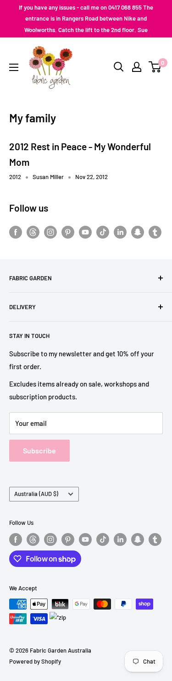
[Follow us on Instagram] (50, 232)
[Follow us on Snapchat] (137, 232)
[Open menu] (13, 67)
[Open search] (119, 67)
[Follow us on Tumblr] (155, 232)
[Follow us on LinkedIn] (120, 232)
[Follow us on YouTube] (85, 232)
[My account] (136, 67)
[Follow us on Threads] (33, 232)
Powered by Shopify (35, 661)
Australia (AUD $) (36, 493)
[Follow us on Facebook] (15, 232)
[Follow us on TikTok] (102, 232)
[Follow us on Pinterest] (67, 232)
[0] (155, 66)
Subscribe (39, 450)
